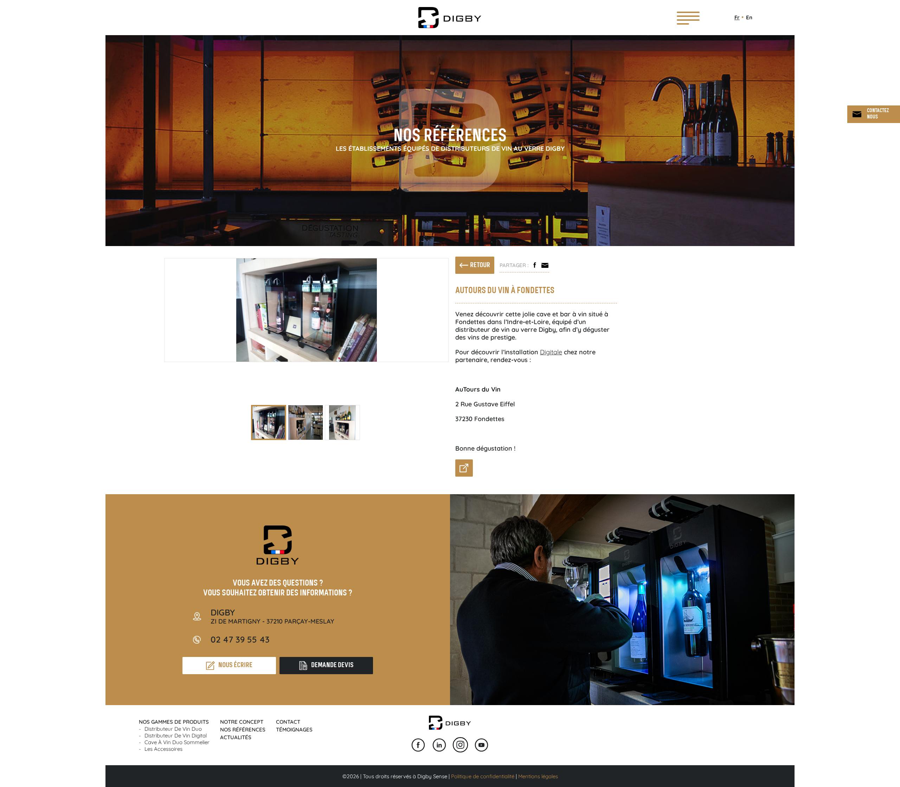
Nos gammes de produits (174, 721)
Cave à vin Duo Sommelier (177, 742)
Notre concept (241, 721)
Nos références (242, 729)
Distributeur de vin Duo (173, 728)
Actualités (235, 737)
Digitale (551, 352)
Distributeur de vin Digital (175, 735)
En (749, 17)
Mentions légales (538, 776)
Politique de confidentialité (482, 776)
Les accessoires (163, 749)
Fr (737, 17)
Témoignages (294, 729)
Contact (288, 721)
